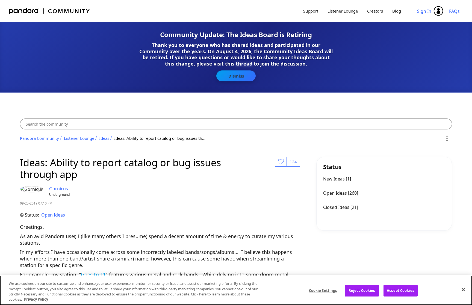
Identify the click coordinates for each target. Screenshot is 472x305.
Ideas (104, 138)
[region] (236, 290)
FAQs (454, 11)
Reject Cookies (362, 290)
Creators (375, 11)
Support (310, 11)
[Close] (463, 289)
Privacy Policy (36, 299)
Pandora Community (49, 11)
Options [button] (447, 138)
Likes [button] (281, 161)
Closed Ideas (336, 207)
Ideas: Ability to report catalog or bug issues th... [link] (159, 138)
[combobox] (236, 124)
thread (244, 63)
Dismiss (236, 76)
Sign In (424, 11)
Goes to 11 (93, 274)
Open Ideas (53, 215)
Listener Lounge (343, 11)
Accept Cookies (400, 290)
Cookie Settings (323, 290)
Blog (396, 11)
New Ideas (334, 179)
